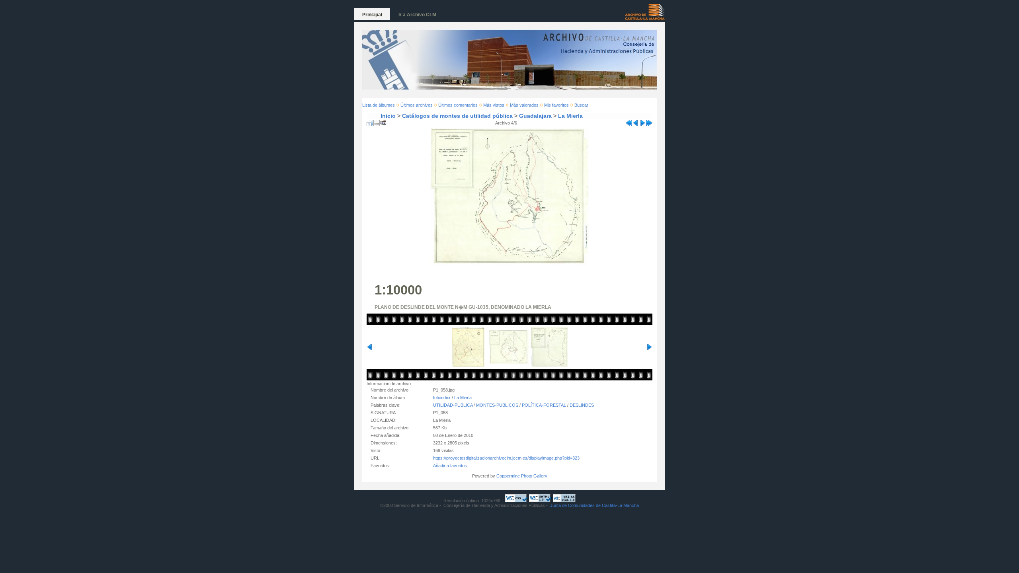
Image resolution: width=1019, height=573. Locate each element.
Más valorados (524, 105)
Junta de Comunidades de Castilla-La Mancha (594, 505)
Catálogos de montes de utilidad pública (457, 116)
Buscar (581, 105)
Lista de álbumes (378, 105)
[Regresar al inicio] (629, 121)
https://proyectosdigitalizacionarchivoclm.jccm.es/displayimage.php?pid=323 (506, 458)
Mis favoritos (556, 105)
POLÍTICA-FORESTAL (544, 405)
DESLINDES (582, 405)
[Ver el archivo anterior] (635, 121)
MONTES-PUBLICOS (497, 405)
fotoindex (442, 397)
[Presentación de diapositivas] (383, 121)
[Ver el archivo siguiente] (642, 121)
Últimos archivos (416, 105)
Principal (372, 15)
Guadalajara (535, 116)
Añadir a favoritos (450, 465)
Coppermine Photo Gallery (521, 476)
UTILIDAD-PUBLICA (452, 405)
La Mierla (570, 116)
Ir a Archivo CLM (417, 15)
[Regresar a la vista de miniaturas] (370, 121)
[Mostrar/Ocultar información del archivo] (376, 121)
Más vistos (493, 105)
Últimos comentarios (458, 105)
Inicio (388, 116)
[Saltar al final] (649, 121)
